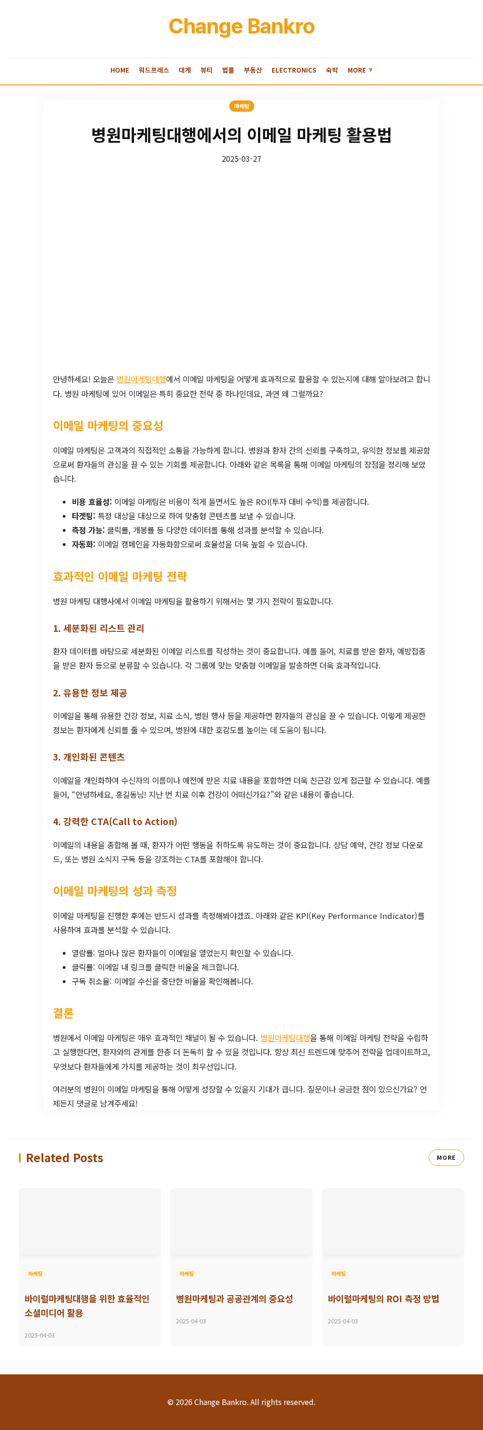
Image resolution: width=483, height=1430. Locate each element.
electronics (294, 69)
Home (119, 69)
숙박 (332, 69)
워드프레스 (154, 69)
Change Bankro (241, 26)
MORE (446, 1157)
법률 (228, 69)
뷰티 (206, 69)
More (360, 69)
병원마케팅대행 (141, 379)
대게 (185, 69)
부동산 (253, 69)
